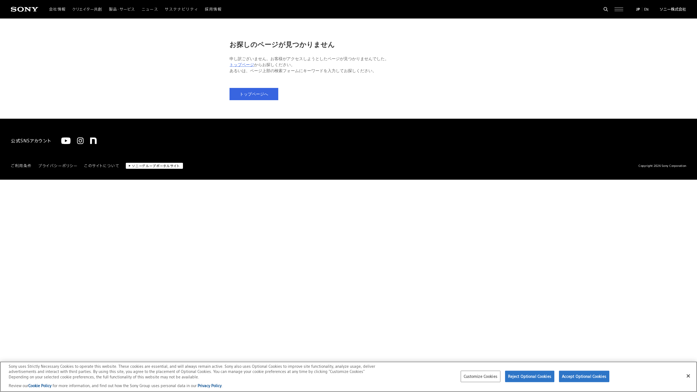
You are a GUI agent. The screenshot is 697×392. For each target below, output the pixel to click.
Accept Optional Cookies (584, 376)
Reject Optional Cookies (529, 376)
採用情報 (213, 9)
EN (646, 9)
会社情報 (57, 9)
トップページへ (254, 94)
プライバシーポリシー (58, 166)
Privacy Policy (210, 385)
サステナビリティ (181, 9)
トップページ (242, 65)
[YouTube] (66, 140)
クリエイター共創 (87, 9)
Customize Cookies (480, 376)
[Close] (688, 376)
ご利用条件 (21, 166)
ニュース (150, 9)
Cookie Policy (40, 385)
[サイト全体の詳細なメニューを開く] (619, 9)
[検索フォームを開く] (605, 9)
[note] (93, 140)
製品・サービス (122, 9)
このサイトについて (101, 166)
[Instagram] (80, 140)
